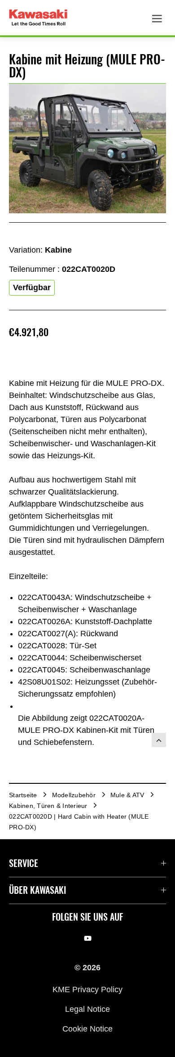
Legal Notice (87, 1009)
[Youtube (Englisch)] (87, 938)
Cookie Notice (87, 1028)
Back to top (159, 740)
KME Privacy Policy (87, 989)
